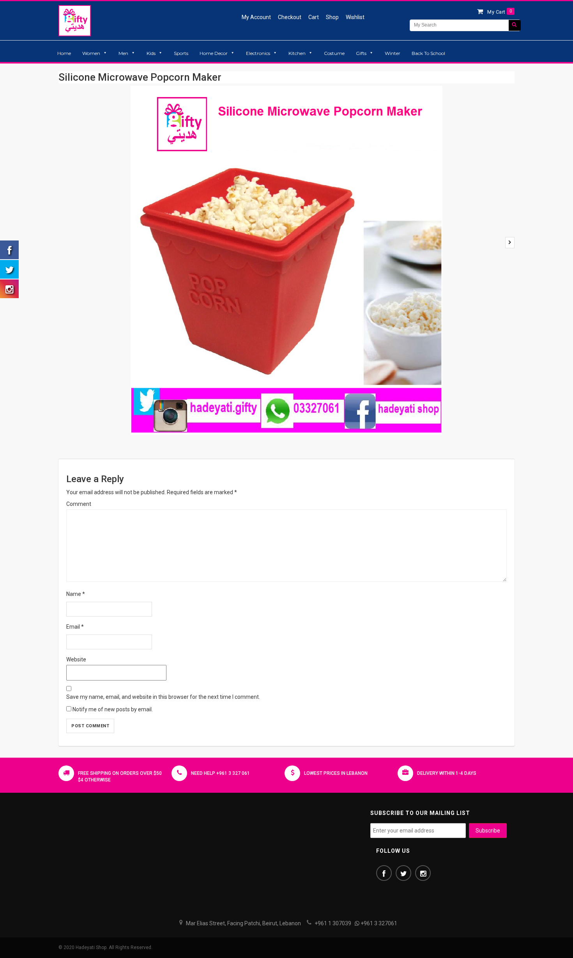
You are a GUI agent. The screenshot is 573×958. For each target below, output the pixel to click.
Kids (151, 53)
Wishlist (355, 17)
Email (75, 627)
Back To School (428, 53)
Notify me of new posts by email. (113, 709)
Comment (78, 504)
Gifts (361, 53)
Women (91, 53)
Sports (181, 53)
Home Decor (214, 53)
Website (76, 659)
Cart (313, 17)
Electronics (258, 53)
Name (75, 594)
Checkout (289, 17)
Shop (332, 17)
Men (123, 53)
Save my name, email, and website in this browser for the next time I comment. (163, 697)
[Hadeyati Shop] (74, 20)
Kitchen (297, 53)
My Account (256, 17)
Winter (392, 53)
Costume (334, 53)
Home (64, 53)
